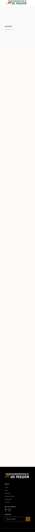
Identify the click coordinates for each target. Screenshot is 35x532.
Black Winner (13, 210)
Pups (6, 490)
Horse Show (13, 107)
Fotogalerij (8, 499)
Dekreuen (8, 493)
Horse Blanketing (15, 450)
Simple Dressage (15, 381)
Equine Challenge (16, 415)
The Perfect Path (15, 141)
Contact (7, 502)
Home (6, 487)
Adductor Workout (16, 347)
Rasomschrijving (10, 496)
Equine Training (15, 244)
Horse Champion (15, 175)
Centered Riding (15, 278)
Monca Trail (13, 73)
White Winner (13, 313)
